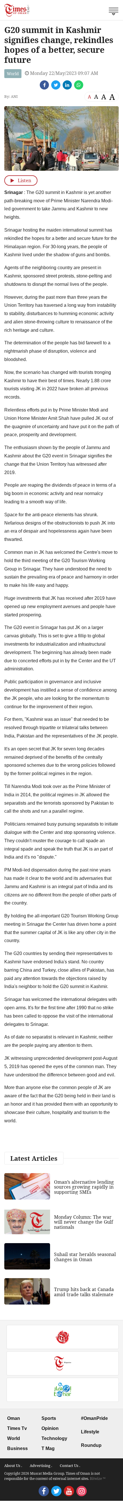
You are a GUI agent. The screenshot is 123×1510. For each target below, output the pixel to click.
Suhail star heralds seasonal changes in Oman (85, 1257)
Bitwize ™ (98, 1478)
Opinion (50, 1428)
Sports (48, 1418)
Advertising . (41, 1465)
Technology (54, 1438)
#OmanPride (94, 1418)
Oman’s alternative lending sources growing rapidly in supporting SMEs (84, 1187)
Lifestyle (90, 1431)
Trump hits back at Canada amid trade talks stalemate (84, 1292)
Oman (13, 1418)
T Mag (48, 1448)
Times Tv (17, 1428)
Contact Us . (70, 1465)
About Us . (13, 1465)
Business (17, 1448)
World (13, 73)
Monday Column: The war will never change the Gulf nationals (83, 1222)
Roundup (91, 1445)
